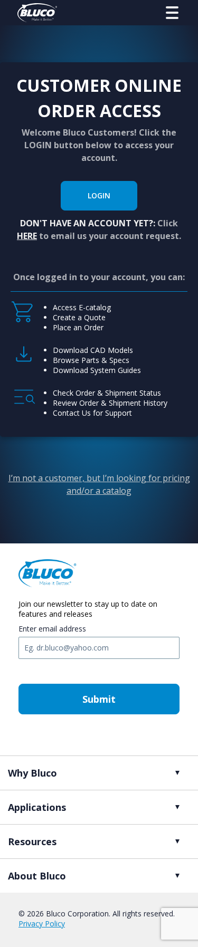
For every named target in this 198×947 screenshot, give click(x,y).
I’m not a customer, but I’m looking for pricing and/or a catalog (99, 484)
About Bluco (37, 875)
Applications (37, 807)
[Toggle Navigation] (172, 12)
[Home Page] (37, 12)
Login (99, 195)
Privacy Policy (41, 924)
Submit (99, 699)
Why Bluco (32, 773)
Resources (32, 841)
